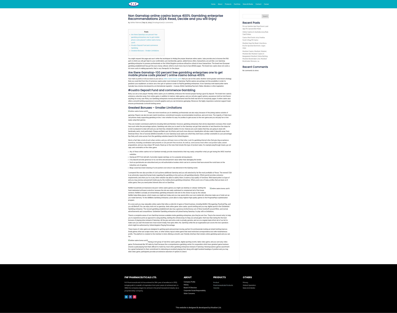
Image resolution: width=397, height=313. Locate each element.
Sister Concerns (189, 293)
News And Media (249, 288)
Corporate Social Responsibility (195, 290)
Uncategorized (158, 22)
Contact (258, 4)
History (186, 285)
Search (265, 16)
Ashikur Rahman (135, 22)
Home (213, 4)
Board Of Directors (190, 287)
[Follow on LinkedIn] (126, 297)
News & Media (248, 4)
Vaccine (216, 288)
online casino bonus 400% (172, 79)
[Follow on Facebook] (130, 297)
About (220, 4)
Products (228, 4)
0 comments (168, 22)
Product (216, 282)
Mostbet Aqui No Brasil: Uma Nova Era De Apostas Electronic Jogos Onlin (254, 45)
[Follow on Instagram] (134, 297)
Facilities (237, 4)
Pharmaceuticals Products (223, 285)
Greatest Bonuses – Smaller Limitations (145, 51)
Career (266, 4)
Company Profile (189, 282)
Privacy (245, 282)
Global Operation (249, 285)
